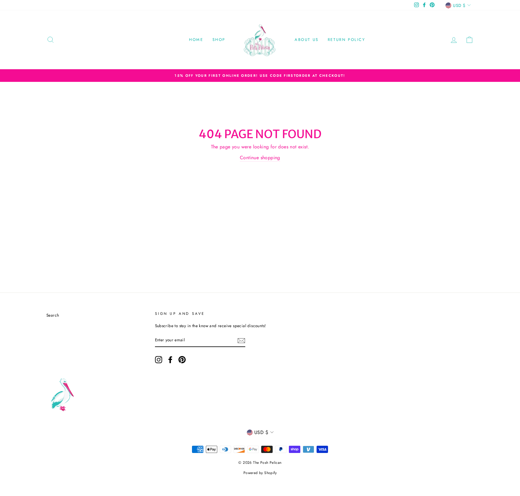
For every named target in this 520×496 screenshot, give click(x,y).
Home (196, 39)
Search (52, 315)
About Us (307, 39)
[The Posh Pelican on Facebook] (170, 359)
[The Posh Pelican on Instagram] (158, 359)
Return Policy (346, 39)
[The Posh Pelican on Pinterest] (182, 359)
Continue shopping (260, 157)
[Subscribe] (241, 340)
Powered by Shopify (260, 473)
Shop (218, 39)
